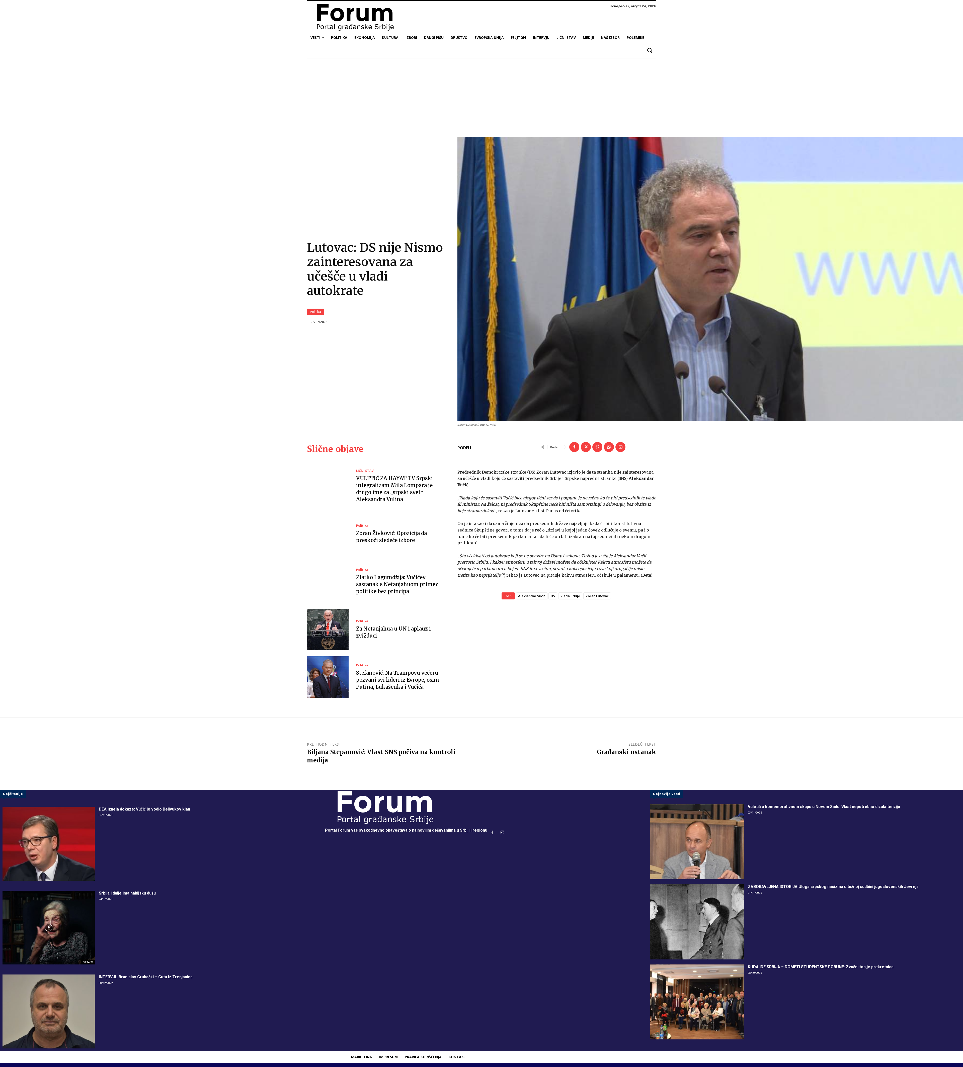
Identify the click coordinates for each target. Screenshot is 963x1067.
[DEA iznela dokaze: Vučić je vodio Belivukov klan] (49, 844)
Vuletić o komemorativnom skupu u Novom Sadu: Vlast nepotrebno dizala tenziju (824, 806)
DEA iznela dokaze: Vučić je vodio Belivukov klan (144, 809)
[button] (649, 50)
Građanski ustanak (626, 752)
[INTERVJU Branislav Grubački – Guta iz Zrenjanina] (49, 1011)
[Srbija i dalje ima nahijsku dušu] (49, 928)
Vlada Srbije (570, 596)
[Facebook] (574, 447)
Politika (315, 311)
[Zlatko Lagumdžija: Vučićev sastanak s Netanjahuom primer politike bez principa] (328, 581)
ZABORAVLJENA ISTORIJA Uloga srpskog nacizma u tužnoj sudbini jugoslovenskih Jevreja (833, 886)
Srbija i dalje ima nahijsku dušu (127, 893)
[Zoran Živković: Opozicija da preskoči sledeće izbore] (328, 534)
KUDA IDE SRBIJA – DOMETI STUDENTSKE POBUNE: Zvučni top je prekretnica (821, 966)
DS (553, 596)
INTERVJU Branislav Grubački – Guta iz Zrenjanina (146, 976)
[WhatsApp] (609, 447)
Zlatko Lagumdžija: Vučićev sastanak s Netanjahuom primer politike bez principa (397, 584)
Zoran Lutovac (597, 596)
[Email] (620, 447)
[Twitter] (586, 447)
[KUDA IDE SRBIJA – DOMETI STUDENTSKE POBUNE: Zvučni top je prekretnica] (697, 1002)
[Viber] (597, 447)
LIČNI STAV (365, 470)
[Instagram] (502, 833)
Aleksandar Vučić (531, 596)
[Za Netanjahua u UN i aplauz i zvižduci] (328, 629)
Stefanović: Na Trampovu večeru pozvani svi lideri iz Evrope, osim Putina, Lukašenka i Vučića (397, 680)
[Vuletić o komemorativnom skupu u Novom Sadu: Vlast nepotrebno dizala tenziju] (697, 841)
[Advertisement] (481, 99)
